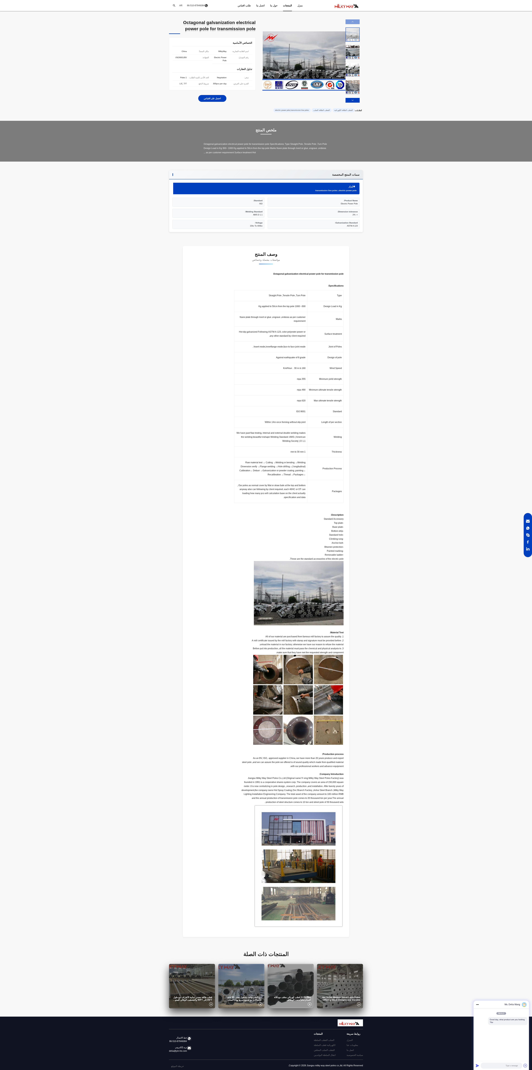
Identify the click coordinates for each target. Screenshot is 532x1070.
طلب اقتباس (244, 5)
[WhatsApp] (528, 528)
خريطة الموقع (177, 1066)
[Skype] (528, 535)
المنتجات (287, 5)
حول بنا (273, 5)
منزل (300, 5)
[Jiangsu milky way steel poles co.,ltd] (347, 5)
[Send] (477, 1066)
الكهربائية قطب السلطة (324, 1045)
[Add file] (525, 1066)
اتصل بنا (260, 5)
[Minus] (477, 1004)
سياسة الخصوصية (355, 1055)
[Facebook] (528, 542)
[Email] (528, 521)
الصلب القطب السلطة (324, 1040)
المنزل (350, 1040)
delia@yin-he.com (178, 1051)
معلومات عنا (352, 1045)
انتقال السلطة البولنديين (325, 1055)
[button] (353, 100)
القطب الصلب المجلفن (324, 1050)
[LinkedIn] (528, 549)
